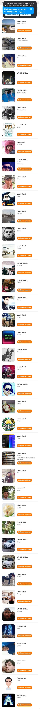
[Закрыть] (31, 9)
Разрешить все (12, 14)
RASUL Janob (22, 695)
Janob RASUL (22, 56)
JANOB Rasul (22, 350)
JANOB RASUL (22, 73)
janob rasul (21, 142)
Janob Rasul (21, 21)
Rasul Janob (21, 626)
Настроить (25, 14)
